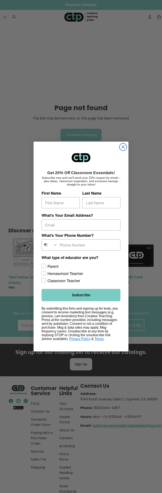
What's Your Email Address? (67, 215)
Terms (99, 339)
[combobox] (50, 245)
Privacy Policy (79, 339)
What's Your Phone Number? (68, 235)
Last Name (91, 193)
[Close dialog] (123, 147)
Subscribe (81, 295)
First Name (51, 193)
